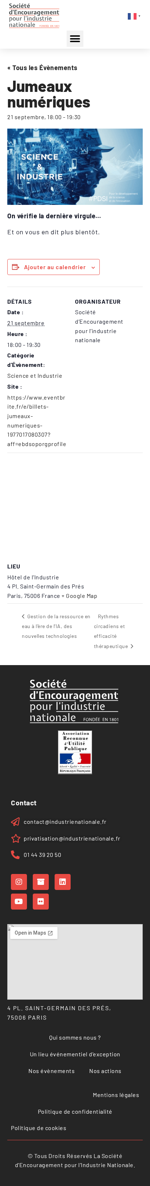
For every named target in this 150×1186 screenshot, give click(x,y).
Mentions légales (116, 1094)
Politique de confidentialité (75, 1111)
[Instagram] (19, 882)
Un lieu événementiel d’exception (75, 1054)
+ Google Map (79, 595)
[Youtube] (19, 902)
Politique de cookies (38, 1127)
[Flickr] (41, 902)
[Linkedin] (63, 882)
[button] (75, 39)
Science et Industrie (34, 375)
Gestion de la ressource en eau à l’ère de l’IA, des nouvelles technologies (56, 626)
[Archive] (41, 882)
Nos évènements (51, 1070)
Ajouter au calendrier (55, 266)
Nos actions (105, 1070)
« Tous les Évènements (42, 68)
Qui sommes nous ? (75, 1037)
